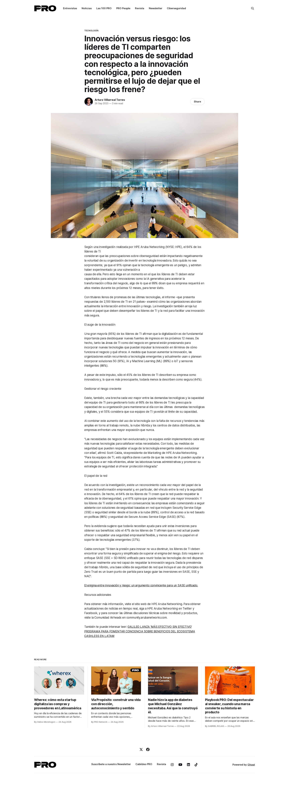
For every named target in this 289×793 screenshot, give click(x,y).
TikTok (196, 764)
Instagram (172, 764)
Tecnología (91, 30)
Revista (139, 8)
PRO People (123, 8)
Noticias (87, 8)
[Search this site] (252, 8)
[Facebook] (148, 749)
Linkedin (188, 764)
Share (197, 101)
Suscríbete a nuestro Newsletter (111, 764)
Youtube (180, 764)
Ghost (251, 764)
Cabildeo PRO (143, 764)
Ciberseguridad (176, 8)
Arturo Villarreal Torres (110, 99)
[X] (141, 749)
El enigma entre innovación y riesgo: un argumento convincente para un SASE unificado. (141, 585)
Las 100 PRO (104, 8)
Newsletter (155, 8)
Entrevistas (70, 8)
